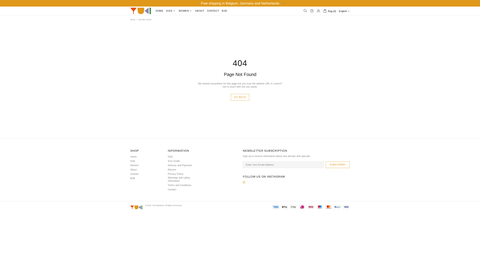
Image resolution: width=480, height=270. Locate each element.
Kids (132, 161)
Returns (172, 169)
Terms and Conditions (179, 185)
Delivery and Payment (180, 165)
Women (134, 165)
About (133, 169)
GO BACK (240, 97)
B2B (132, 178)
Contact (134, 173)
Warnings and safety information (179, 179)
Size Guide (174, 161)
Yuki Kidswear (140, 11)
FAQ (170, 156)
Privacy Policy (176, 173)
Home (132, 20)
